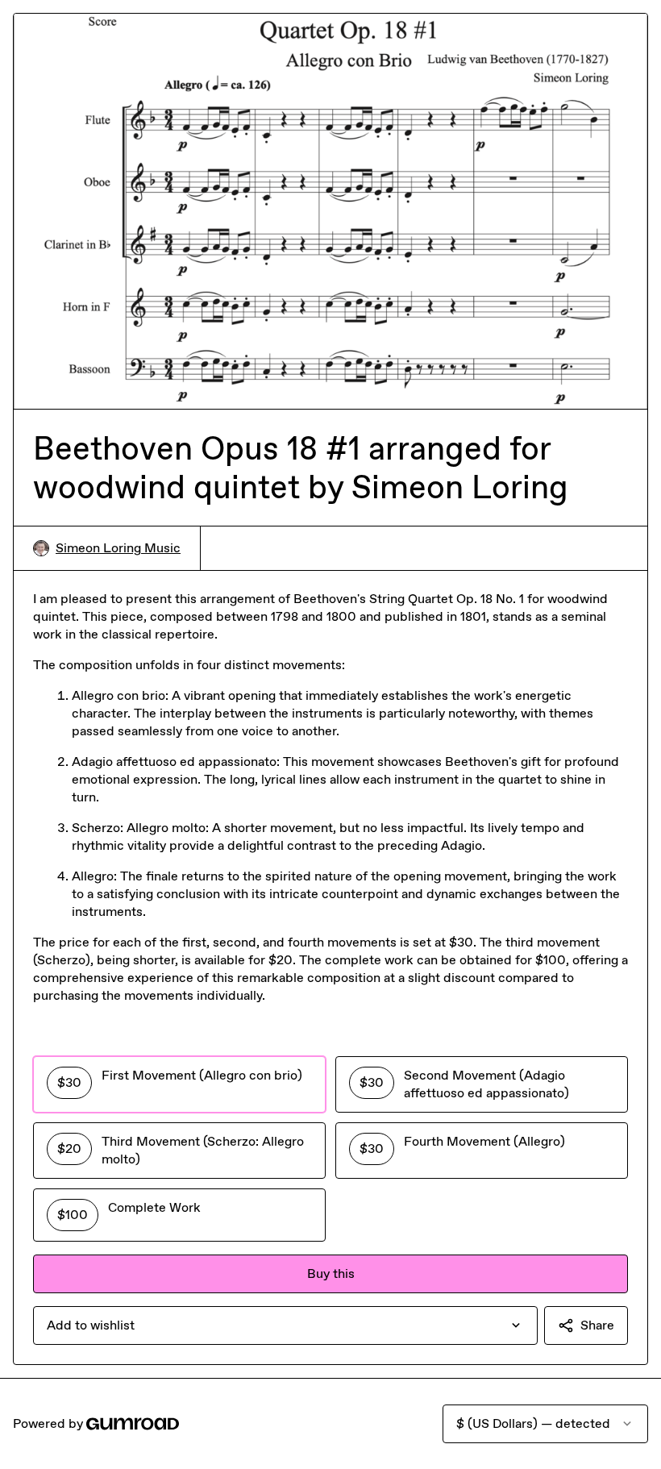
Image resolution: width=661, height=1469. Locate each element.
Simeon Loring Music (118, 548)
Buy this (331, 1273)
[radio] (179, 1084)
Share (597, 1325)
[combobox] (285, 1325)
